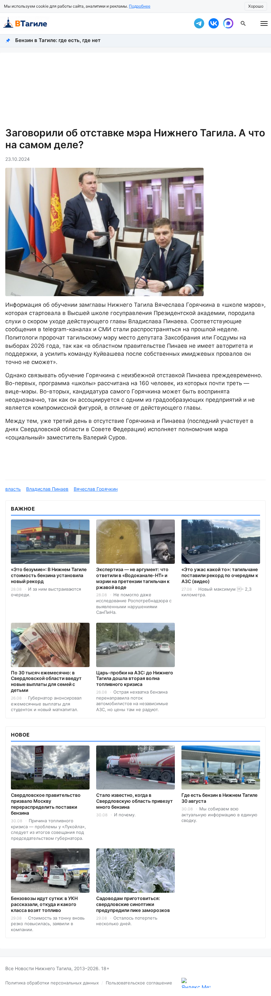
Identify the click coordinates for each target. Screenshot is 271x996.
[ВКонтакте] (213, 23)
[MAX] (228, 23)
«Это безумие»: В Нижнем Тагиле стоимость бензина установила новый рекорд (49, 575)
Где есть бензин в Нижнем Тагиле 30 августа (219, 798)
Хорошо (255, 6)
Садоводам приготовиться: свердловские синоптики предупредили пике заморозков (133, 904)
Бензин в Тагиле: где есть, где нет (57, 40)
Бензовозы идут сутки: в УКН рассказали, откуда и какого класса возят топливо (44, 904)
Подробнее (139, 6)
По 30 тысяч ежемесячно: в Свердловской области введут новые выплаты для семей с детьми (46, 681)
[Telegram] (199, 23)
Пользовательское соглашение (139, 982)
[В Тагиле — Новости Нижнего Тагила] (92, 23)
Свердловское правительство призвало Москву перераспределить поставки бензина (46, 804)
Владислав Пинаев (47, 489)
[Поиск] (243, 23)
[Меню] (264, 23)
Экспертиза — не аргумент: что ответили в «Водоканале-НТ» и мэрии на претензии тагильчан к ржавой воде (133, 578)
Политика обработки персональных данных (52, 982)
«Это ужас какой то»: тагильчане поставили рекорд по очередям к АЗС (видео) (219, 575)
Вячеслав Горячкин (96, 489)
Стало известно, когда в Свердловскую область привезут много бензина (134, 801)
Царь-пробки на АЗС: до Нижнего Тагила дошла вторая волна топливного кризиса (134, 678)
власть (13, 489)
